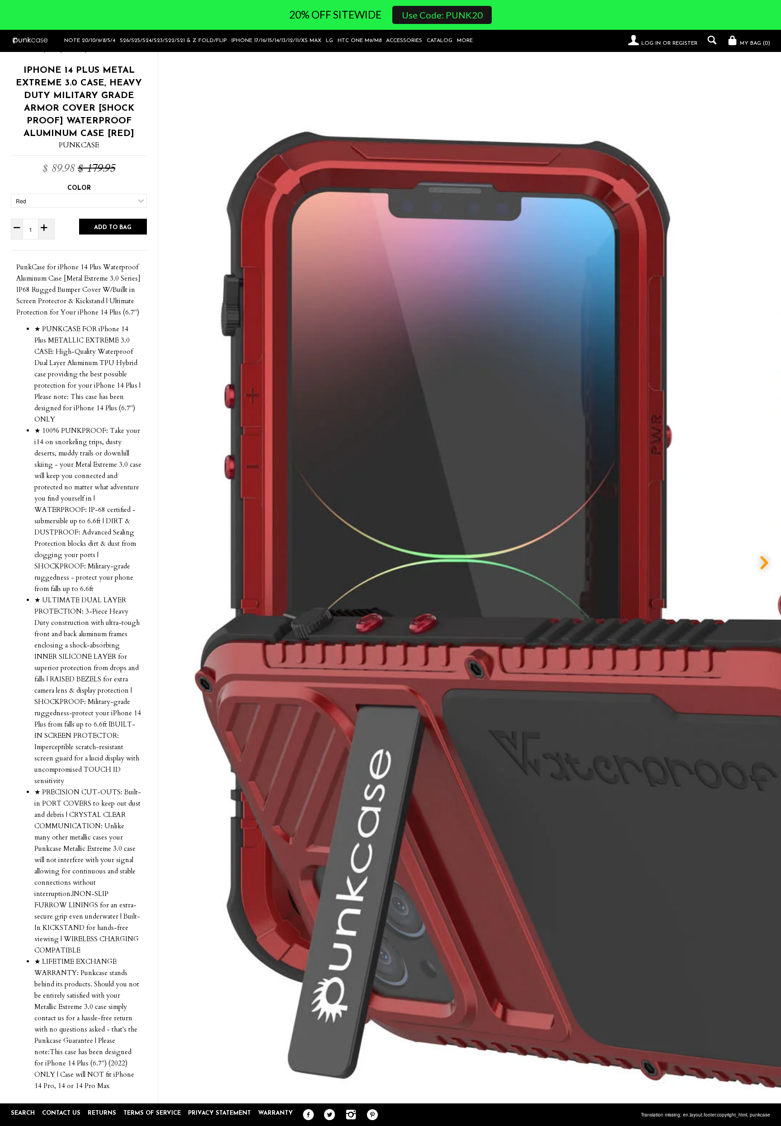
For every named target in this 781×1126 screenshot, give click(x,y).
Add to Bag (113, 227)
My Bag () (754, 43)
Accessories (404, 40)
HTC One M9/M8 (359, 40)
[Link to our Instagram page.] (349, 1115)
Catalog (439, 40)
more (465, 40)
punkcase (760, 1115)
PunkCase (79, 145)
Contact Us (61, 1113)
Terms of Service (152, 1113)
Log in (651, 43)
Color (79, 188)
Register (685, 43)
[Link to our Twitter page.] (327, 1115)
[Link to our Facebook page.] (306, 1115)
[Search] (710, 40)
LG (329, 40)
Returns (102, 1113)
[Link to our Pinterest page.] (370, 1115)
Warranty (275, 1113)
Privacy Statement (219, 1113)
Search (23, 1113)
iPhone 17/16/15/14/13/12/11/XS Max (276, 40)
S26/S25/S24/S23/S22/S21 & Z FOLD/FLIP (173, 40)
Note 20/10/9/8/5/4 (89, 40)
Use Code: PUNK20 (442, 14)
